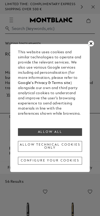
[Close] (91, 43)
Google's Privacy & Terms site (44, 83)
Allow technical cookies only (50, 146)
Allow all (50, 132)
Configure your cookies (50, 160)
